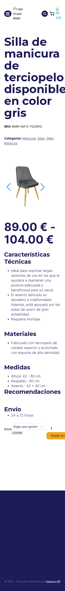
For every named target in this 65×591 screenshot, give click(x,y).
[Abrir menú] (7, 14)
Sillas (41, 138)
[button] (42, 187)
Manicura (29, 138)
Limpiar (17, 432)
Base (7, 429)
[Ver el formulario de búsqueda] (45, 14)
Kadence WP (53, 581)
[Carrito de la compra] (52, 13)
